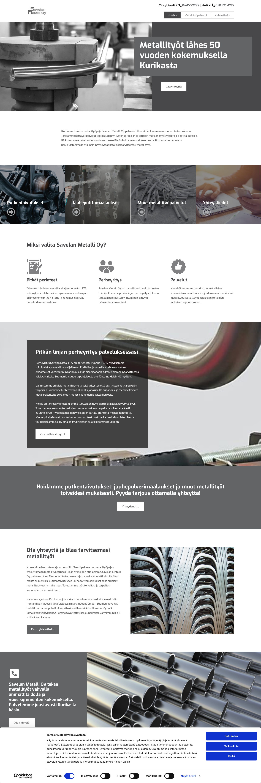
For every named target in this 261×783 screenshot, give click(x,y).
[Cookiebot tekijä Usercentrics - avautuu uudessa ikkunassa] (23, 776)
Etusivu (172, 15)
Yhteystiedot (223, 15)
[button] (173, 86)
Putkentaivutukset (25, 203)
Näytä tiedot (188, 775)
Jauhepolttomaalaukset (95, 203)
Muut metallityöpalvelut (162, 203)
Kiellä (231, 756)
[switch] (105, 776)
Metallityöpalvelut (195, 15)
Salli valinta (231, 746)
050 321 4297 (225, 5)
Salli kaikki (231, 736)
